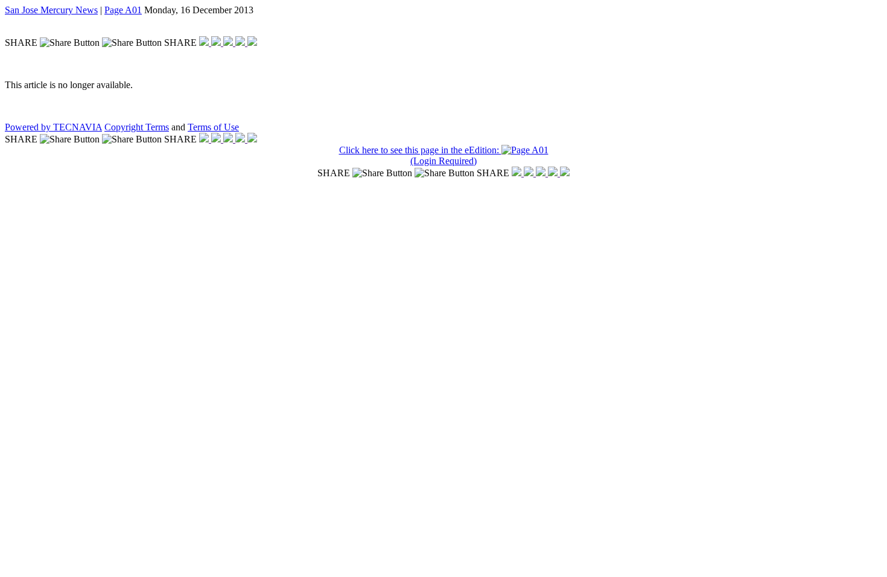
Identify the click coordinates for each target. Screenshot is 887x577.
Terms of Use (213, 127)
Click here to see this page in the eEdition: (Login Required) (420, 155)
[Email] (241, 42)
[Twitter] (217, 42)
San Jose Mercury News (51, 10)
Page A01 (123, 10)
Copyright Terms (136, 127)
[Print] (252, 42)
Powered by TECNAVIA (53, 127)
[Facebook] (205, 42)
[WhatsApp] (229, 42)
